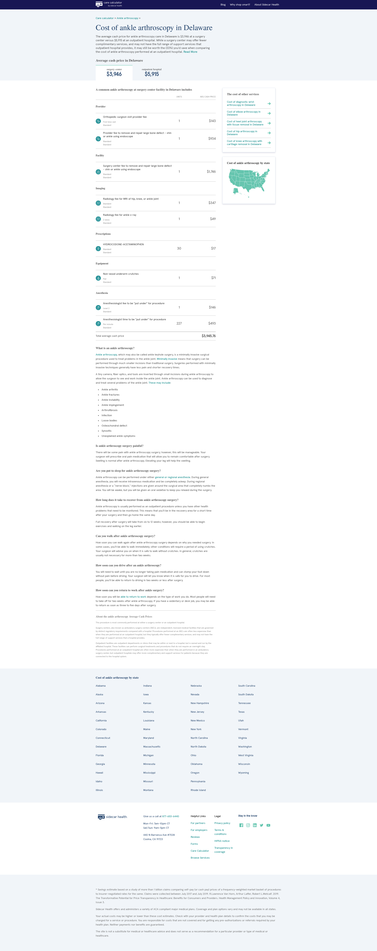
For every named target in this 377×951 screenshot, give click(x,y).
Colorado (101, 729)
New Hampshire (200, 703)
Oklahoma (196, 764)
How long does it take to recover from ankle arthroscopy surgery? (137, 500)
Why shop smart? (240, 4)
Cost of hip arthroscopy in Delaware (242, 133)
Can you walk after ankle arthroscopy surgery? (125, 536)
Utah (241, 720)
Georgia (100, 764)
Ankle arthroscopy (127, 18)
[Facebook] (241, 826)
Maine (146, 729)
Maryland (148, 738)
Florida (100, 755)
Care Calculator (200, 851)
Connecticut (103, 738)
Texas (241, 712)
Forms (194, 844)
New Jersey (197, 712)
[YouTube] (268, 826)
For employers (199, 830)
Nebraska (196, 686)
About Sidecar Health (266, 4)
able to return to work (133, 597)
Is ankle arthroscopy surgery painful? (119, 446)
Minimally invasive (167, 359)
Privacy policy (222, 823)
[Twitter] (262, 826)
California (101, 720)
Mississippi (149, 772)
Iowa (146, 694)
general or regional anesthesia (172, 477)
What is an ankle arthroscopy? (115, 348)
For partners (198, 823)
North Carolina (199, 738)
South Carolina (246, 686)
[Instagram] (248, 826)
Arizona (100, 703)
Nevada (195, 694)
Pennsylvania (198, 781)
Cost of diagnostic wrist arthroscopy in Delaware (241, 103)
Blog (223, 4)
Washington (245, 746)
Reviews (195, 837)
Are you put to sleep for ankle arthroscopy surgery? (128, 470)
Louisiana (148, 720)
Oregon (195, 772)
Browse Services (200, 858)
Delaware (101, 746)
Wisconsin (244, 764)
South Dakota (246, 694)
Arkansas (101, 712)
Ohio (193, 755)
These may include (159, 383)
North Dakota (198, 746)
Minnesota (149, 764)
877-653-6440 (170, 816)
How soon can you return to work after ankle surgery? (130, 590)
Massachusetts (151, 746)
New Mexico (198, 720)
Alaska (99, 694)
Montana (148, 790)
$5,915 (152, 72)
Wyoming (243, 772)
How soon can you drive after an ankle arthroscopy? (128, 565)
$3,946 (114, 72)
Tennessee (244, 703)
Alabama (101, 686)
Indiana (147, 686)
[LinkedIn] (255, 826)
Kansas (147, 703)
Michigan (148, 755)
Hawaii (99, 772)
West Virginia (245, 755)
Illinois (99, 790)
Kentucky (148, 712)
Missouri (148, 781)
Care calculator (105, 18)
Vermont (243, 729)
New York (196, 729)
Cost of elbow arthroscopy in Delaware (244, 113)
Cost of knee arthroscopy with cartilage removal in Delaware (244, 143)
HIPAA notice (222, 841)
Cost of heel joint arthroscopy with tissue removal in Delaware (245, 123)
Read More (190, 51)
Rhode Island (198, 790)
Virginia (242, 738)
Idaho (99, 781)
